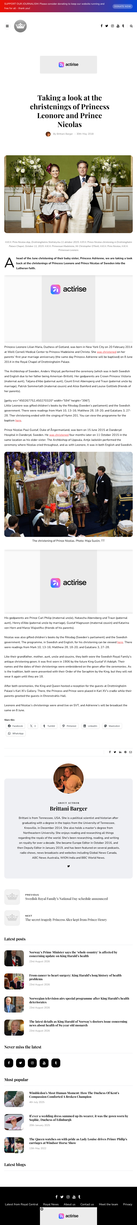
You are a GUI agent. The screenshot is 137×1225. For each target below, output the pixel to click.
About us (69, 1204)
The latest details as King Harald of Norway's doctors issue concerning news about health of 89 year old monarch (78, 1023)
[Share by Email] (130, 752)
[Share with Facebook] (110, 752)
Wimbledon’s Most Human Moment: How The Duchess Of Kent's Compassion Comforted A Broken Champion (74, 1095)
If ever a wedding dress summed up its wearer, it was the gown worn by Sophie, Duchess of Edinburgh (78, 1118)
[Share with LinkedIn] (120, 752)
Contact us (87, 1204)
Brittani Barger (65, 134)
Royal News (51, 1204)
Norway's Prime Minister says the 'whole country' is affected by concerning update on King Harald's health (73, 954)
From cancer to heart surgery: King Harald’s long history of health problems (75, 977)
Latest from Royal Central (21, 1204)
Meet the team (108, 1204)
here (18, 420)
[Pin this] (125, 752)
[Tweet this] (115, 752)
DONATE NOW (122, 6)
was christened (106, 352)
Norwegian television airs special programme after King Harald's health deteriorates (79, 1000)
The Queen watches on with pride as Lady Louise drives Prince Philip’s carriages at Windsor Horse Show (78, 1141)
